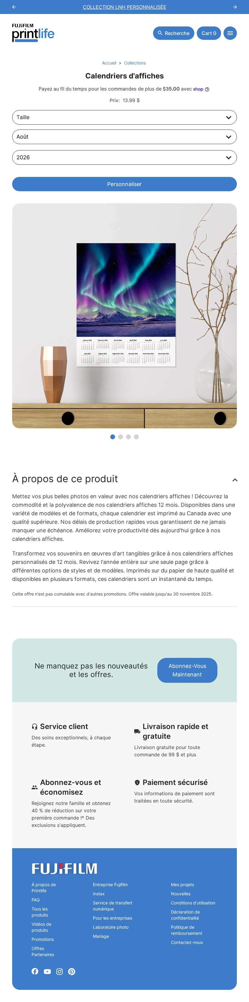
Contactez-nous (187, 942)
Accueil (109, 62)
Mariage (101, 936)
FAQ (36, 899)
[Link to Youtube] (47, 971)
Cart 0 (209, 33)
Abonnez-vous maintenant (187, 670)
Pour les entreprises (112, 918)
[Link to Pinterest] (71, 971)
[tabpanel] (124, 315)
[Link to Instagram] (59, 971)
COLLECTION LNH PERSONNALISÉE (124, 7)
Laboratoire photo (110, 927)
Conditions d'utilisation (193, 902)
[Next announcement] (235, 7)
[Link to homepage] (64, 868)
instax (99, 893)
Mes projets (182, 884)
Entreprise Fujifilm (110, 884)
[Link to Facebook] (35, 971)
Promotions (43, 939)
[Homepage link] (33, 33)
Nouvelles (180, 893)
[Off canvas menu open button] (230, 33)
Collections (135, 62)
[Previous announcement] (14, 7)
